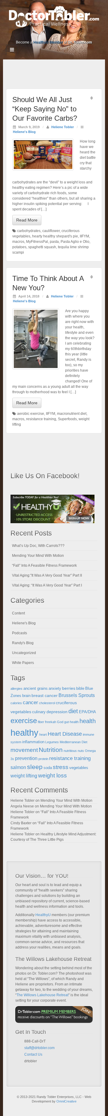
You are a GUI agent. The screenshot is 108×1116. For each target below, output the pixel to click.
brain (26, 696)
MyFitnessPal (37, 242)
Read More (27, 220)
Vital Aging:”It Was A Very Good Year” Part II (47, 575)
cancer (30, 702)
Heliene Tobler (62, 127)
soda (48, 768)
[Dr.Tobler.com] (54, 16)
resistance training (41, 419)
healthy (24, 732)
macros (18, 242)
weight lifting (23, 775)
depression (57, 711)
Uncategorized (24, 653)
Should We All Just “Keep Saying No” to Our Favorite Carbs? (44, 108)
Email (26, 1068)
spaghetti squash (42, 247)
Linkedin (50, 34)
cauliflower (51, 231)
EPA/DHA (87, 712)
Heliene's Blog (24, 132)
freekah (50, 722)
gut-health (71, 722)
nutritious (70, 751)
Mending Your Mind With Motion (38, 555)
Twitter (58, 34)
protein (43, 759)
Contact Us (33, 1054)
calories (16, 703)
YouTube (66, 34)
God (60, 722)
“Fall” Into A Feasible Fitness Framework (44, 565)
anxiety (55, 688)
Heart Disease (65, 734)
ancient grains (35, 688)
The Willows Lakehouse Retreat (42, 995)
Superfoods (67, 419)
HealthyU (43, 915)
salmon (18, 767)
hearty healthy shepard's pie (55, 236)
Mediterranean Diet (73, 742)
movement (24, 750)
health (88, 721)
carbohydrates (28, 231)
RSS (74, 34)
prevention (26, 758)
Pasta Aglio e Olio (75, 242)
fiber (41, 722)
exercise (23, 721)
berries (68, 688)
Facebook (34, 34)
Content (18, 613)
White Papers (23, 663)
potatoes (19, 247)
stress (60, 767)
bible (80, 688)
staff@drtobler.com (39, 1048)
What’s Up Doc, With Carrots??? (38, 546)
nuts (81, 751)
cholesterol (47, 703)
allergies (16, 688)
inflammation (33, 742)
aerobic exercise (30, 414)
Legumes (52, 742)
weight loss (52, 775)
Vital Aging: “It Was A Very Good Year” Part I (47, 585)
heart (43, 734)
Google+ (42, 34)
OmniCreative (66, 1101)
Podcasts (19, 633)
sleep (35, 766)
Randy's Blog (23, 643)
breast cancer (45, 695)
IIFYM (84, 236)
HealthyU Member (48, 42)
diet (73, 711)
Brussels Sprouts (76, 695)
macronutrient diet (71, 414)
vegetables (78, 768)
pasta (54, 242)
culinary (39, 712)
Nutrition (51, 749)
